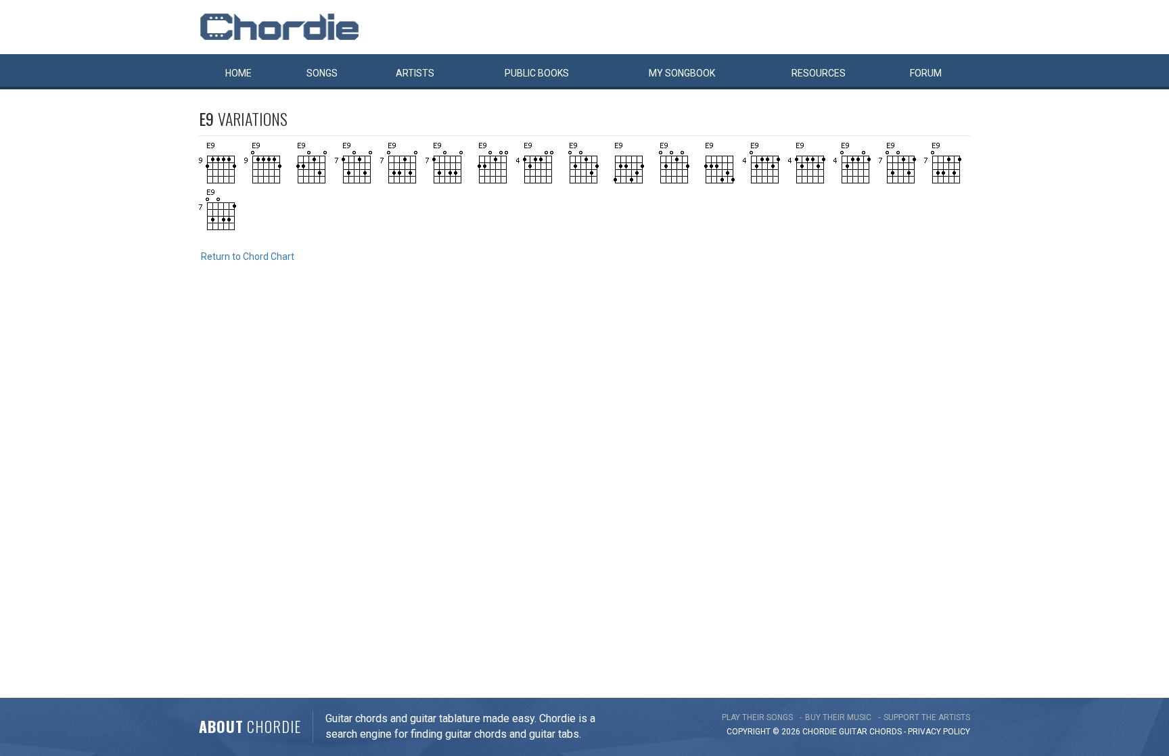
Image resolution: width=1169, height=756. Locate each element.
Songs (322, 73)
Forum (926, 73)
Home (238, 73)
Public (537, 73)
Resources (819, 73)
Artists (415, 73)
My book (682, 73)
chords (885, 731)
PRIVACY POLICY (939, 731)
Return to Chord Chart (247, 256)
